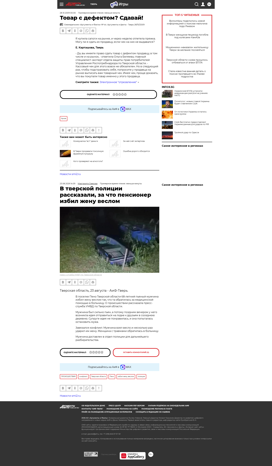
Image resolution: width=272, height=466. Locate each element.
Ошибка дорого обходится (136, 151)
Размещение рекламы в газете (157, 409)
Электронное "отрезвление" (118, 82)
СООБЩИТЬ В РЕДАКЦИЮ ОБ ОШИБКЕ (153, 412)
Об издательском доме (93, 406)
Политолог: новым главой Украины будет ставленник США (191, 102)
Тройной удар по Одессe (186, 132)
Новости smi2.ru (70, 174)
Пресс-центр (115, 406)
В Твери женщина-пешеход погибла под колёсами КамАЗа (187, 36)
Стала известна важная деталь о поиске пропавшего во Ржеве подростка (187, 74)
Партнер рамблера (108, 454)
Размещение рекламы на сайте (122, 409)
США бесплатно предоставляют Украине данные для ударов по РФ (191, 123)
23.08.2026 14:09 (67, 183)
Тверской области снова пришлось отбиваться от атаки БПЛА (187, 61)
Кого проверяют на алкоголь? (88, 161)
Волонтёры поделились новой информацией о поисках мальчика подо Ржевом (187, 24)
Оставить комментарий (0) (136, 352)
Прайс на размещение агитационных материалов (107, 412)
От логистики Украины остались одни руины (190, 113)
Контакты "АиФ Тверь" (92, 409)
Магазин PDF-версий (134, 406)
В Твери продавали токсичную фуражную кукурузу (88, 152)
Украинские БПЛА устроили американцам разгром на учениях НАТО (191, 93)
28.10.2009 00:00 (68, 13)
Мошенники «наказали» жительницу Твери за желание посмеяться (187, 48)
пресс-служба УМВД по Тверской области (81, 275)
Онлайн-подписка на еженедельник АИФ (168, 406)
